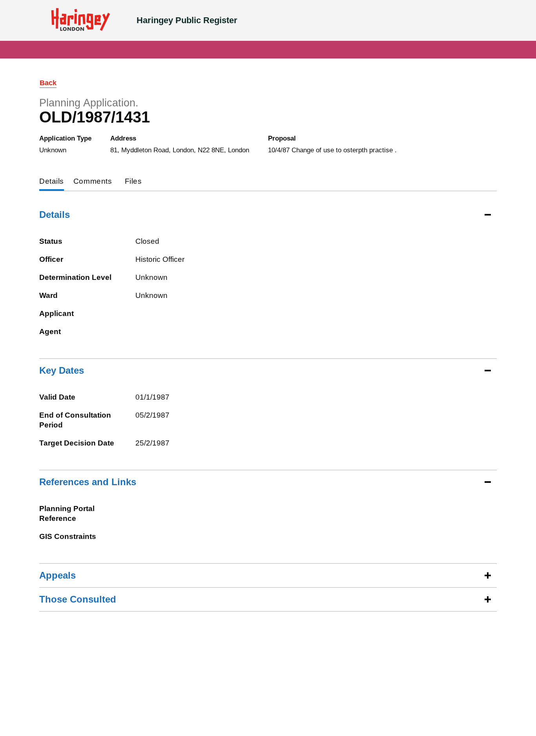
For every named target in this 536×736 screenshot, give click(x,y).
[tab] (51, 182)
